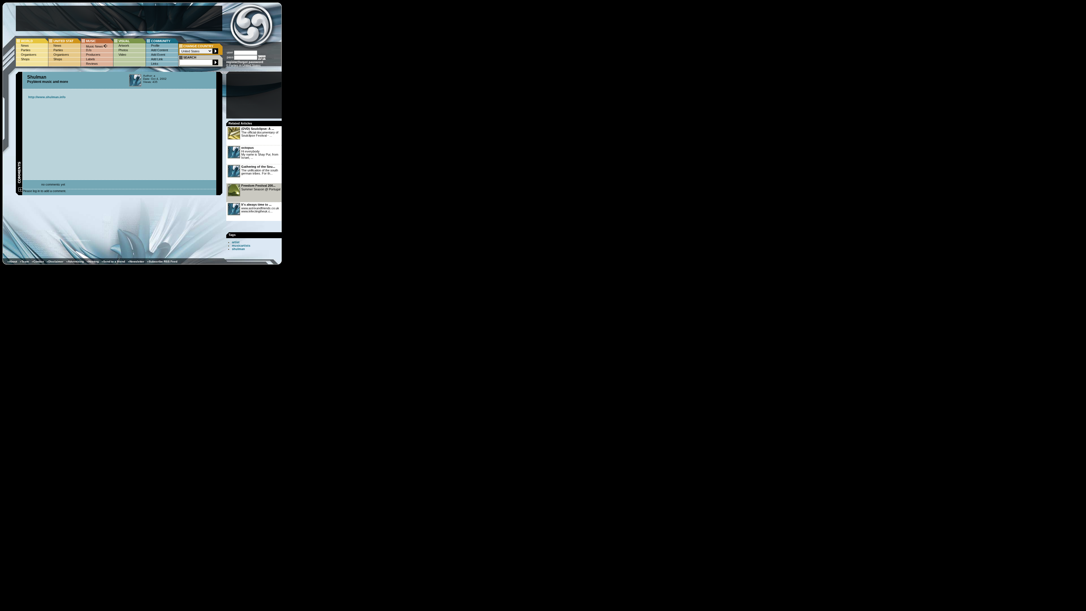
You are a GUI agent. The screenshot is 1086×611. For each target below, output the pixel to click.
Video (122, 54)
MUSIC (91, 41)
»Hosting (93, 261)
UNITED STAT (63, 41)
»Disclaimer (55, 261)
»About (12, 261)
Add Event (158, 54)
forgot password (250, 62)
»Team (24, 261)
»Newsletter (136, 261)
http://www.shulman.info (47, 97)
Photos (123, 50)
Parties (26, 50)
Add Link (157, 59)
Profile (155, 45)
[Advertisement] (119, 18)
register (232, 62)
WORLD (27, 41)
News (25, 45)
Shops (25, 59)
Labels (90, 59)
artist (236, 242)
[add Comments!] (20, 190)
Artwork (123, 45)
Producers (93, 54)
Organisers (28, 54)
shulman (238, 249)
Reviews (92, 63)
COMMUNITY (160, 41)
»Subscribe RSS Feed (162, 261)
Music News (95, 46)
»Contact (38, 261)
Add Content (159, 50)
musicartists (241, 245)
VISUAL (124, 41)
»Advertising (75, 261)
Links (154, 63)
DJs (89, 50)
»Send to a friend (113, 261)
